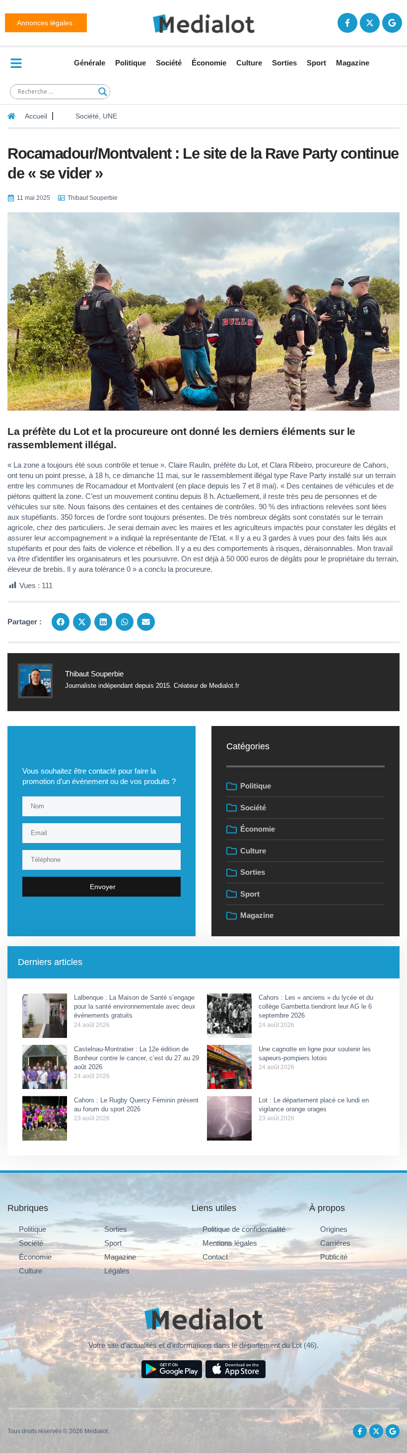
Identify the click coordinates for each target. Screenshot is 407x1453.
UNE (110, 116)
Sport (316, 63)
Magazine (352, 63)
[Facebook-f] (347, 23)
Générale (89, 63)
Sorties (284, 63)
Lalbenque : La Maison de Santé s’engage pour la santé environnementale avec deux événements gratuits (135, 1006)
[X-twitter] (370, 23)
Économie (209, 63)
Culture (249, 63)
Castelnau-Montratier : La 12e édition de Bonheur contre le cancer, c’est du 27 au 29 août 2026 (136, 1058)
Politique (130, 63)
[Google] (392, 23)
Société (169, 63)
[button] (60, 622)
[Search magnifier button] (103, 92)
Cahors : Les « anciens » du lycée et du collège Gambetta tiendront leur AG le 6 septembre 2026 (316, 1006)
